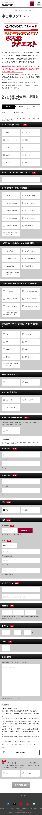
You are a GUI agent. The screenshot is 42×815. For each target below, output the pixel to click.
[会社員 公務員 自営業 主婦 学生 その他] (6, 648)
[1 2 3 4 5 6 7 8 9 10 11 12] (17, 632)
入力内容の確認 (21, 785)
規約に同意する (21, 752)
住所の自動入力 (25, 530)
